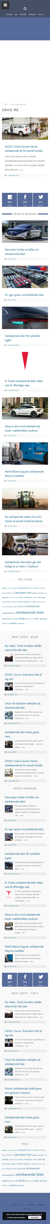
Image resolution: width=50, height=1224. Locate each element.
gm (46, 593)
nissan (20, 601)
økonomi (20, 623)
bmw (32, 588)
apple (4, 588)
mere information (19, 1217)
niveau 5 (27, 601)
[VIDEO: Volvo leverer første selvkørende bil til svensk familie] (25, 128)
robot (15, 606)
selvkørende (33, 606)
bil (29, 588)
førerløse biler (23, 592)
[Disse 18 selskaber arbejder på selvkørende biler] (9, 714)
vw (8, 623)
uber (37, 618)
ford (8, 593)
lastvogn (41, 597)
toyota (32, 619)
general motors (38, 593)
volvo (4, 623)
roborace (8, 606)
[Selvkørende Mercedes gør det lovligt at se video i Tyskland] (25, 543)
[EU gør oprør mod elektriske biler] (25, 276)
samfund (21, 606)
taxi (16, 618)
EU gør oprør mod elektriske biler (24, 295)
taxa (12, 619)
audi (8, 588)
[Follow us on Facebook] (23, 1)
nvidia (33, 602)
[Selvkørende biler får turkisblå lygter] (25, 317)
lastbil (35, 597)
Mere (41, 661)
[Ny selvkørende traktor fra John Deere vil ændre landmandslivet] (25, 498)
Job (16, 14)
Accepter (34, 1217)
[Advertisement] (25, 73)
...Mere (21, 170)
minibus (14, 602)
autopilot (22, 587)
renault (39, 602)
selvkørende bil (8, 613)
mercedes (6, 602)
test (27, 618)
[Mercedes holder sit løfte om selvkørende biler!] (25, 231)
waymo (13, 623)
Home (6, 104)
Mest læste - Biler (25, 637)
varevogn (43, 618)
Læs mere (40, 136)
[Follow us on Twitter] (26, 1)
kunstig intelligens (24, 597)
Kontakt (23, 14)
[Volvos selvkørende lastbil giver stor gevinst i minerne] (9, 1100)
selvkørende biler (30, 612)
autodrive (14, 588)
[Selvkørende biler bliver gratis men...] (9, 743)
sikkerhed (6, 618)
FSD (12, 593)
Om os (41, 14)
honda (11, 597)
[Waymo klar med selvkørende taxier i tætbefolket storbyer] (25, 408)
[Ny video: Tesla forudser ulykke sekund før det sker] (9, 657)
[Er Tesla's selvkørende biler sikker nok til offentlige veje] (25, 362)
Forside (9, 14)
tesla (22, 618)
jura (15, 597)
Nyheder (32, 14)
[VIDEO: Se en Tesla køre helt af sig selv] (9, 686)
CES (39, 588)
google (5, 597)
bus (35, 588)
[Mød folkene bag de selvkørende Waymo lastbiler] (25, 453)
